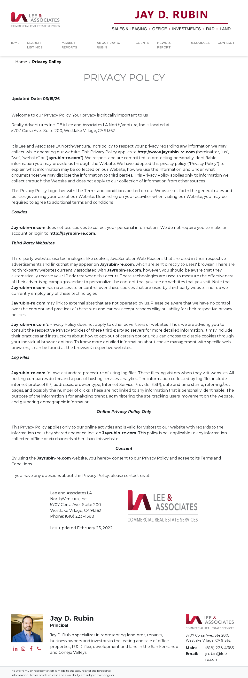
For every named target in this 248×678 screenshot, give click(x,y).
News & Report (164, 45)
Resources (200, 43)
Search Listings (35, 45)
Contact (226, 43)
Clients (142, 43)
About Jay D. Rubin (108, 45)
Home (14, 43)
